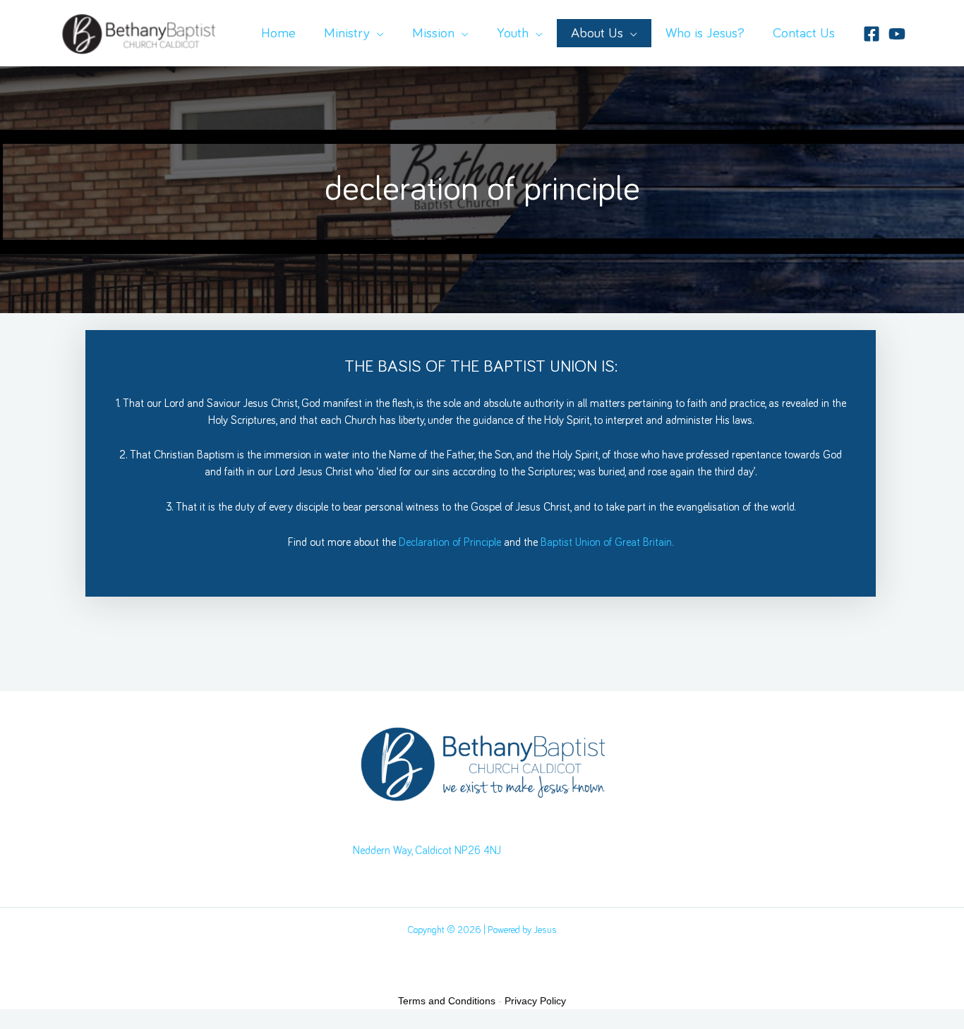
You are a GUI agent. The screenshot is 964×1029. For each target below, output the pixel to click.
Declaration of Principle (450, 542)
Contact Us (804, 33)
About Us (597, 33)
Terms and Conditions (446, 1000)
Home (278, 33)
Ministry (347, 33)
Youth (513, 33)
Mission (433, 33)
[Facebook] (871, 33)
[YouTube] (896, 33)
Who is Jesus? (705, 33)
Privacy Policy (535, 1000)
